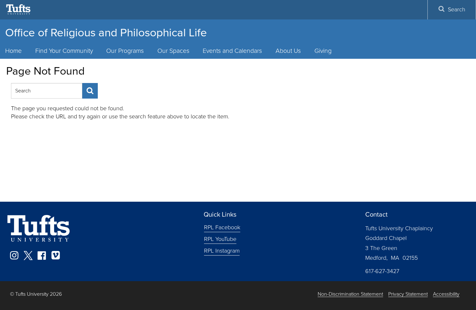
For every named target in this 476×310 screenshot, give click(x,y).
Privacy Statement (408, 294)
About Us (288, 50)
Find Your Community (64, 50)
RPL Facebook (222, 227)
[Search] (90, 91)
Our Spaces (173, 50)
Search (456, 9)
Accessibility (446, 294)
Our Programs (125, 50)
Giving (323, 50)
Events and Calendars (232, 50)
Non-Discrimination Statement (350, 294)
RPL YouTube (220, 239)
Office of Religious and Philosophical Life (106, 32)
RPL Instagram (222, 250)
